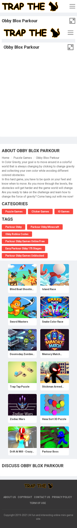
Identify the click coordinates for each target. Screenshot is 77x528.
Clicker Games (40, 211)
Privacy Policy (62, 497)
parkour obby (13, 227)
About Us (9, 497)
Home (5, 157)
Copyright (25, 497)
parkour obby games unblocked (24, 255)
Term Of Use (38, 503)
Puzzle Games (22, 157)
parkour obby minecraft (45, 227)
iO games (63, 211)
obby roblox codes (16, 234)
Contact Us (42, 497)
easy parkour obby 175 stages (23, 248)
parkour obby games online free (25, 241)
